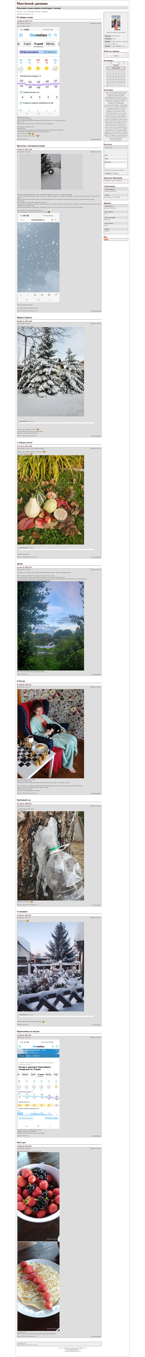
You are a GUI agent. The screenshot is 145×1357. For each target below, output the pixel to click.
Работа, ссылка (109, 127)
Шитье (107, 135)
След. (35, 1345)
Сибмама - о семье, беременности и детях (29, 11)
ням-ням (118, 111)
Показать (31, 421)
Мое (118, 106)
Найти (116, 56)
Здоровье (115, 100)
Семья (122, 132)
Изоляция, (110, 102)
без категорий (114, 140)
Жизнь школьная (119, 98)
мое (112, 106)
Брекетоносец (115, 92)
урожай (122, 133)
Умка (116, 133)
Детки (118, 97)
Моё (123, 106)
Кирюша (118, 102)
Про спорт (108, 122)
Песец (114, 117)
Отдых (107, 116)
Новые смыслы (119, 110)
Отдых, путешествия (118, 116)
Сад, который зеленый (36, 448)
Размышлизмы (120, 127)
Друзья (115, 44)
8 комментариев (96, 674)
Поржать (115, 119)
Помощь (107, 119)
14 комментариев (96, 793)
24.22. (107, 92)
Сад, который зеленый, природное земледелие (116, 131)
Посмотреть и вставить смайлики (114, 170)
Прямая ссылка (95, 23)
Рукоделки (113, 129)
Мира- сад (118, 105)
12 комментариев (96, 1336)
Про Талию (109, 124)
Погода (121, 117)
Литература (111, 103)
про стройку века (119, 122)
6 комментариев (96, 1025)
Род (106, 129)
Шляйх (114, 135)
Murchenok (25, 139)
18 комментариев (96, 557)
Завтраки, (108, 100)
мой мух (117, 108)
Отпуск (108, 117)
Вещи (116, 94)
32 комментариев (96, 311)
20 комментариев (96, 139)
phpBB (71, 1349)
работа (122, 124)
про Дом (113, 121)
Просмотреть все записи (120, 41)
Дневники (44, 11)
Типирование (108, 133)
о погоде (27, 23)
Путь (116, 124)
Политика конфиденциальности (72, 1351)
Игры (123, 100)
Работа (108, 125)
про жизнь (122, 121)
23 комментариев (96, 436)
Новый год (109, 111)
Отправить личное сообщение (113, 180)
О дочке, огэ (115, 113)
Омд (114, 114)
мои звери (109, 108)
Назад (114, 46)
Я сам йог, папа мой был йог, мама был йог (118, 137)
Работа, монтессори (118, 125)
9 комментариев (96, 905)
